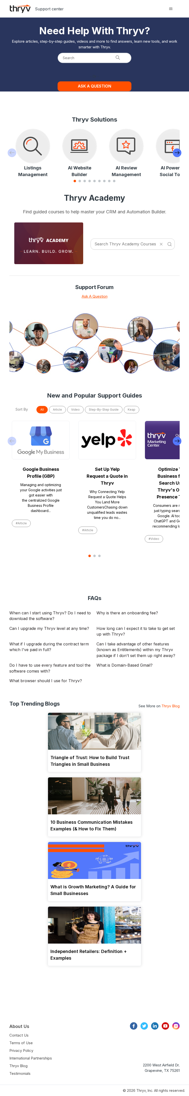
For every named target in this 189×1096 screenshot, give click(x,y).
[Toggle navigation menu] (171, 9)
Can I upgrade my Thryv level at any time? (49, 628)
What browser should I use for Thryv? (45, 680)
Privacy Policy (21, 1050)
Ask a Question (94, 86)
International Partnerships (30, 1058)
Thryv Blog (170, 706)
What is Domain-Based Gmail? (124, 665)
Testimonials (20, 1073)
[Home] (20, 8)
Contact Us (19, 1035)
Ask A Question (95, 296)
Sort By (22, 409)
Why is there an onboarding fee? (127, 612)
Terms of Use (21, 1043)
